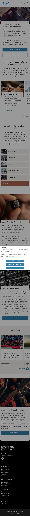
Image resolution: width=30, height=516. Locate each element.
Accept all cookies (15, 260)
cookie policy (11, 256)
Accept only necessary (15, 264)
